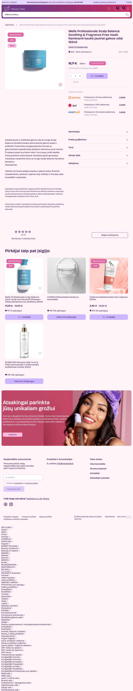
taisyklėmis (19, 483)
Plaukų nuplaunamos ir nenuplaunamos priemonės (26, 624)
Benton (5, 558)
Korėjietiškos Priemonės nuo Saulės (18, 671)
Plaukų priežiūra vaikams (13, 643)
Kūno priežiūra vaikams (12, 641)
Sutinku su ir (22, 483)
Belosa (4, 555)
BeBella (5, 553)
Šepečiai (5, 620)
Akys (3, 601)
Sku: (121, 52)
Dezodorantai (8, 636)
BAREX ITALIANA (9, 546)
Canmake (6, 572)
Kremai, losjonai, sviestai (13, 631)
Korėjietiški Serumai (11, 659)
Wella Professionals (78, 47)
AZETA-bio (6, 541)
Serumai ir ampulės (10, 573)
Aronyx (4, 537)
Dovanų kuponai (98, 468)
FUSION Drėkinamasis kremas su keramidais (63, 298)
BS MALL (5, 569)
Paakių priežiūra (9, 587)
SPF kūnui (6, 652)
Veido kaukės (7, 578)
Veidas (4, 599)
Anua (3, 534)
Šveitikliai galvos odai (11, 617)
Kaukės (4, 610)
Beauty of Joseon (9, 551)
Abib (3, 532)
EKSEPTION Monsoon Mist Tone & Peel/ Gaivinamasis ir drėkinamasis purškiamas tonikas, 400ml (22, 364)
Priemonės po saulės (11, 655)
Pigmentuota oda (9, 685)
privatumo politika (31, 483)
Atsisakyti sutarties (99, 478)
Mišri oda (5, 676)
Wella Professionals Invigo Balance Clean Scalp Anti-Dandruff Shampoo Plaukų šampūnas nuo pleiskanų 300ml (24, 299)
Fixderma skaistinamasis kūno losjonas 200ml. (109, 298)
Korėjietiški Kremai (10, 657)
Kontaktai (95, 473)
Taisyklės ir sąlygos (11, 517)
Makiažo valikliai (9, 582)
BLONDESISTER (8, 565)
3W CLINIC (6, 527)
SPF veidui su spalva (11, 648)
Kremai (4, 575)
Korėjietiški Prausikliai (12, 664)
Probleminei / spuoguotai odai (16, 683)
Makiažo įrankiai (9, 606)
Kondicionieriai (8, 613)
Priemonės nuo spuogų (12, 585)
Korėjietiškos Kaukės (11, 662)
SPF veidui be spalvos (11, 650)
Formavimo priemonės (12, 615)
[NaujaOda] (14, 9)
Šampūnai (6, 608)
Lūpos (4, 603)
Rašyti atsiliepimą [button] (109, 235)
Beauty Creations (9, 548)
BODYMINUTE (7, 567)
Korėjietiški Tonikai (10, 666)
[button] (12, 435)
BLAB (4, 562)
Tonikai (4, 594)
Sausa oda (6, 687)
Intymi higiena (8, 638)
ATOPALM (6, 539)
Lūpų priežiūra (8, 580)
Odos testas (96, 459)
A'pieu (4, 530)
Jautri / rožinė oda (10, 678)
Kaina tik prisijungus (66, 317)
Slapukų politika (45, 517)
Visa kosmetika (97, 464)
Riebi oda (5, 673)
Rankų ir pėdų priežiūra (12, 634)
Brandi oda (6, 680)
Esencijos (6, 596)
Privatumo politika (29, 517)
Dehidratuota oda (9, 690)
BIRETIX (5, 560)
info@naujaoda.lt (65, 463)
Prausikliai (6, 589)
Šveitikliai (6, 592)
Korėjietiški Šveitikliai (11, 669)
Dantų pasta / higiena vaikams (16, 645)
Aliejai (4, 622)
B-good (4, 544)
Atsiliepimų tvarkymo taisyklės (16, 519)
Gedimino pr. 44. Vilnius (38, 498)
